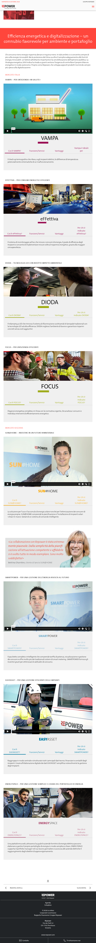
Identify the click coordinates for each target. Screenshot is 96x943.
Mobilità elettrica (16, 888)
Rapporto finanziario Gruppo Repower (48, 915)
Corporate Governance (48, 913)
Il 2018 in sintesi (48, 910)
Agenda (48, 903)
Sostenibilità (81, 888)
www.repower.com (48, 935)
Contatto (25, 940)
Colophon (48, 905)
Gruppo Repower (88, 2)
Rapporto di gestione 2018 (11, 2)
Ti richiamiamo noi (73, 940)
